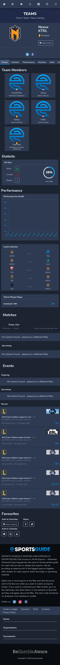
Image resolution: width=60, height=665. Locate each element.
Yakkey (17, 119)
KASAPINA (17, 93)
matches (42, 62)
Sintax (43, 93)
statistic (15, 62)
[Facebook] (25, 524)
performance (29, 62)
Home (19, 18)
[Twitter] (32, 524)
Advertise (25, 609)
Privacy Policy (9, 612)
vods (52, 62)
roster (5, 62)
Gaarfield (17, 144)
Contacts (46, 609)
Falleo (43, 119)
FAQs (35, 609)
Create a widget (10, 609)
